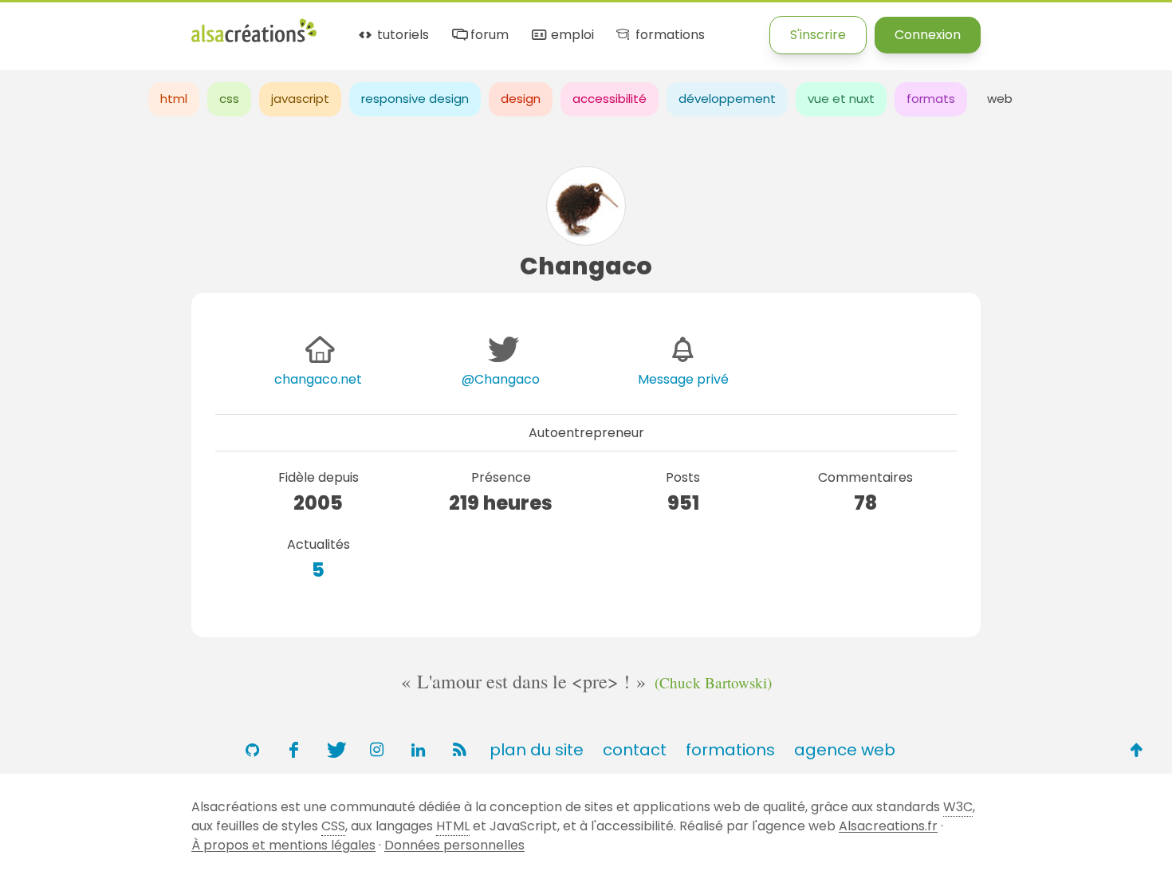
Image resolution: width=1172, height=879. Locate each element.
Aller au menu (43, 26)
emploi (570, 35)
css (229, 98)
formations (668, 35)
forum (488, 35)
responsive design (415, 98)
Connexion (928, 35)
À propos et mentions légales (283, 845)
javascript (300, 98)
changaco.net (318, 379)
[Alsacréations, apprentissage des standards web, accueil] (254, 40)
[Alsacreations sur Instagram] (376, 750)
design (521, 98)
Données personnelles (454, 845)
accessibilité (609, 98)
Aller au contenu (156, 26)
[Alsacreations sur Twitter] (335, 750)
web (1000, 98)
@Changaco (501, 379)
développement (727, 98)
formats (931, 98)
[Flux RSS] (459, 750)
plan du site (537, 750)
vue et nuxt (841, 98)
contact (635, 750)
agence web (844, 750)
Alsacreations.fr (888, 826)
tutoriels (401, 35)
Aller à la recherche (289, 26)
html (173, 98)
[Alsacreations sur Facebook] (293, 750)
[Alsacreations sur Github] (252, 750)
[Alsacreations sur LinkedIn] (418, 750)
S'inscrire (818, 35)
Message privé (683, 379)
